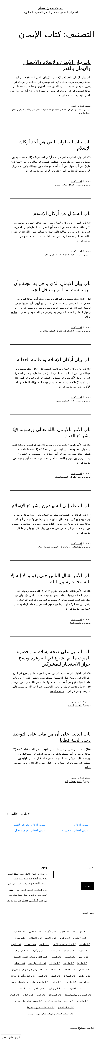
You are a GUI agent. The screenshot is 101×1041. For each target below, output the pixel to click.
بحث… (91, 867)
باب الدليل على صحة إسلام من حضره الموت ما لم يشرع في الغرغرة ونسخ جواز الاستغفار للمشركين (54, 658)
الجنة (16, 873)
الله (40, 890)
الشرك (59, 331)
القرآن (10, 884)
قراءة (15, 901)
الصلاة (35, 883)
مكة (8, 900)
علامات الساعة (84, 113)
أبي (46, 874)
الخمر (40, 878)
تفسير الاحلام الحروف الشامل (29, 824)
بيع (35, 895)
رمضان (15, 109)
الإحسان (78, 109)
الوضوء (39, 895)
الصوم (24, 884)
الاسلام (63, 109)
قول (12, 901)
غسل (41, 900)
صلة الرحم (44, 331)
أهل (43, 874)
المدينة (36, 890)
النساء (44, 895)
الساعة (21, 878)
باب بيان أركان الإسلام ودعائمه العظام (53, 359)
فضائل (33, 900)
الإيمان (70, 109)
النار (66, 781)
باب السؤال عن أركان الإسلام (62, 213)
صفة (20, 894)
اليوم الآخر (30, 109)
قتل (19, 900)
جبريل (21, 109)
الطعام (19, 884)
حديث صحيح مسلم (50, 8)
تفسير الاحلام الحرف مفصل (30, 830)
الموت (71, 705)
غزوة (45, 901)
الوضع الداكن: (14, 1037)
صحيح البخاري (87, 913)
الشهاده (44, 109)
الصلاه (65, 185)
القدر (38, 109)
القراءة (45, 890)
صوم (10, 895)
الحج (57, 109)
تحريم (31, 894)
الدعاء (68, 547)
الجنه (72, 255)
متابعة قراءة (66, 95)
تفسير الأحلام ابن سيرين (75, 830)
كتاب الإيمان (76, 106)
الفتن (14, 884)
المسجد (29, 890)
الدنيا (30, 878)
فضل (25, 900)
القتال (71, 623)
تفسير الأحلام (81, 824)
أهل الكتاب (77, 547)
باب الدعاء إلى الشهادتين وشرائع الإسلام (51, 505)
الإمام (40, 874)
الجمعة (22, 874)
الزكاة (51, 109)
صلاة (14, 894)
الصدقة (47, 547)
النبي (10, 889)
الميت (23, 890)
